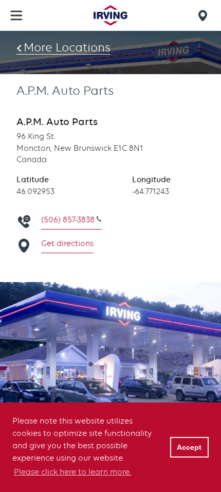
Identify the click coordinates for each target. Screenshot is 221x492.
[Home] (110, 15)
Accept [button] (189, 447)
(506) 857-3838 (68, 219)
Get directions (67, 243)
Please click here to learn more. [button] (72, 472)
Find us (204, 15)
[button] (16, 15)
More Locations (67, 47)
